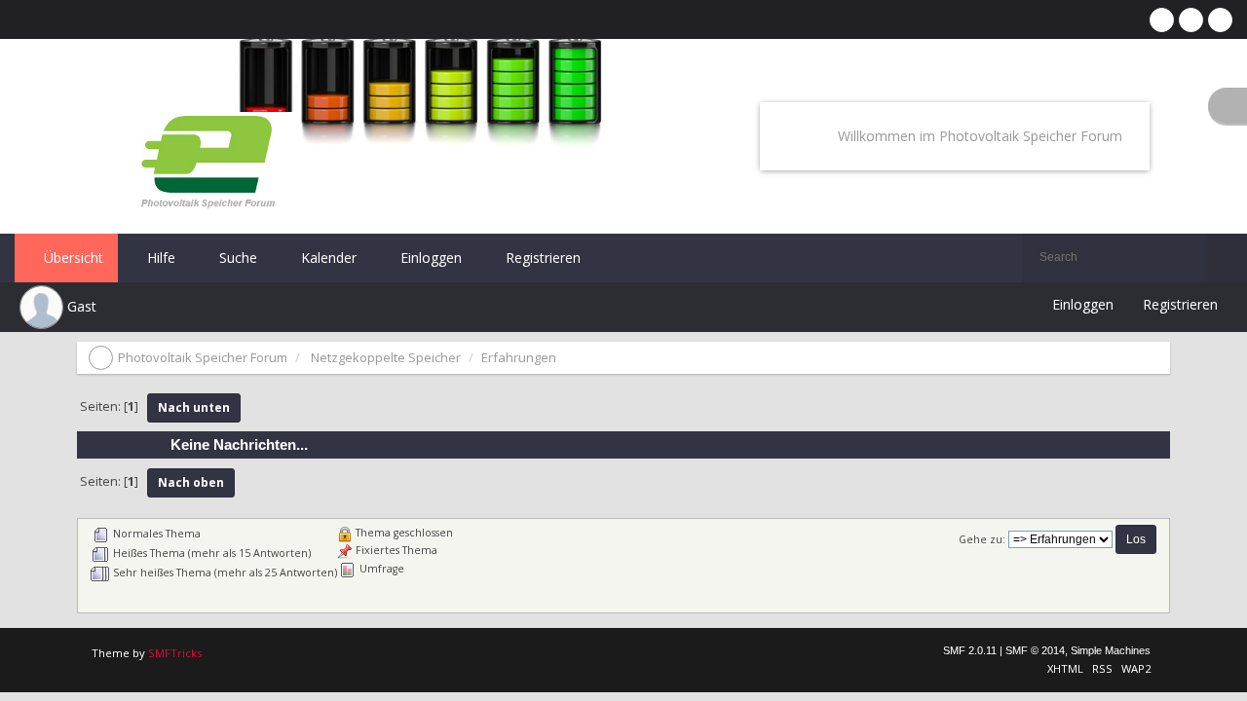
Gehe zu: (982, 539)
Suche (236, 257)
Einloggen (429, 257)
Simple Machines (1111, 650)
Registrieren (541, 257)
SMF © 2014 (1035, 650)
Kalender (327, 257)
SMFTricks (175, 653)
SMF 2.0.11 (970, 650)
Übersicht (71, 257)
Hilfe (159, 257)
